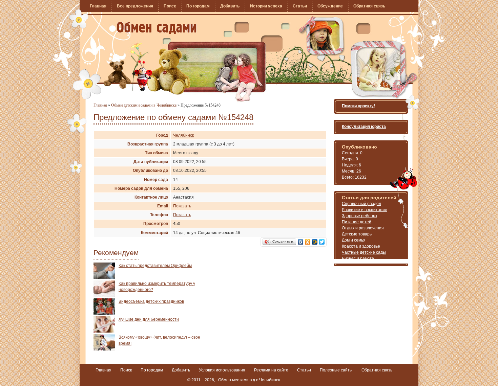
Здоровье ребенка (359, 215)
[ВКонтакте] (300, 241)
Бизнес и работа (358, 258)
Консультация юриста (364, 126)
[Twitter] (322, 241)
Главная (98, 6)
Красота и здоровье (361, 246)
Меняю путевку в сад (156, 28)
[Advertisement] (269, 310)
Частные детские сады (364, 252)
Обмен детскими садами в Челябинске (144, 105)
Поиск (170, 6)
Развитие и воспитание (364, 209)
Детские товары (357, 234)
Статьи (300, 6)
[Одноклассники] (307, 241)
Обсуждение (330, 6)
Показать (182, 206)
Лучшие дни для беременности (149, 319)
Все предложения (135, 6)
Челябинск (183, 135)
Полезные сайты (336, 370)
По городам (198, 6)
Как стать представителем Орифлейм (155, 265)
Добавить (230, 6)
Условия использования (222, 370)
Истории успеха (266, 6)
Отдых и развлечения (363, 228)
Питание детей (356, 222)
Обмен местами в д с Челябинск (249, 380)
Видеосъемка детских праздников (151, 301)
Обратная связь (369, 6)
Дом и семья (354, 240)
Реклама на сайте (271, 370)
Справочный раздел (361, 203)
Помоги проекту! (358, 106)
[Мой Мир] (314, 241)
